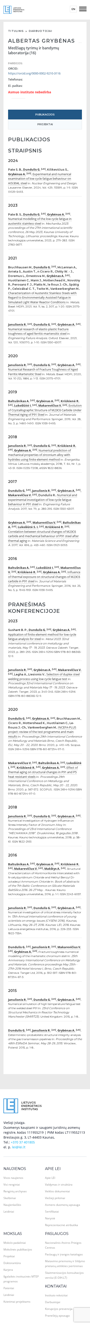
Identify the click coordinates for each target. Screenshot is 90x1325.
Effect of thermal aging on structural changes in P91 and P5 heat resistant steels (43, 772)
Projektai (9, 1256)
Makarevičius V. (50, 405)
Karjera (8, 1270)
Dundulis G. (31, 169)
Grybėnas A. (17, 174)
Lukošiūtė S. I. (28, 527)
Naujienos (14, 1169)
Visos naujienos (13, 1178)
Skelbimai (9, 1198)
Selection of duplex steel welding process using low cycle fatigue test (44, 676)
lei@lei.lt (18, 1147)
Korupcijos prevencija (58, 1309)
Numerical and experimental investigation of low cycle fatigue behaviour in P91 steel (42, 499)
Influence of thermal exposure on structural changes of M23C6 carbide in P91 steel (44, 576)
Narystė (50, 1218)
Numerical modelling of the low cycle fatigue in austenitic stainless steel (40, 221)
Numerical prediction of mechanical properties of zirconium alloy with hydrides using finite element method (39, 455)
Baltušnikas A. (19, 401)
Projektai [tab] (45, 124)
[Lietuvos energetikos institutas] (13, 9)
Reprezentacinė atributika (61, 1225)
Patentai (8, 1288)
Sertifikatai (52, 1212)
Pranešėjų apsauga (57, 1316)
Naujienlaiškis (12, 1205)
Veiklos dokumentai (57, 1191)
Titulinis (16, 31)
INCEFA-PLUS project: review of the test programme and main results (42, 731)
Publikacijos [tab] (45, 114)
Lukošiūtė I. (23, 405)
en (73, 9)
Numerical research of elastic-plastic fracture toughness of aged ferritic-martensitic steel (38, 331)
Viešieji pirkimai (55, 1198)
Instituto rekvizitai (56, 1295)
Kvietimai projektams (16, 1302)
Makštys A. (52, 868)
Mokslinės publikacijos (17, 1249)
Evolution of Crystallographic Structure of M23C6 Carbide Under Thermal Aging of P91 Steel (45, 410)
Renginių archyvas (15, 1191)
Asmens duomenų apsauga (62, 1205)
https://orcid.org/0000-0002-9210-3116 (34, 73)
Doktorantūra (12, 1263)
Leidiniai (8, 1212)
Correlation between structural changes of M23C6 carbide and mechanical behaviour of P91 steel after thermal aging (43, 536)
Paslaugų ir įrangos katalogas (64, 1254)
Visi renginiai (11, 1185)
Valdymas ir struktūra (58, 1185)
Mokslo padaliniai (14, 1243)
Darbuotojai (40, 31)
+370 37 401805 (23, 1142)
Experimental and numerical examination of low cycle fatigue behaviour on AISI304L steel (39, 178)
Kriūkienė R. (70, 401)
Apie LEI (53, 1169)
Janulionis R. (17, 324)
